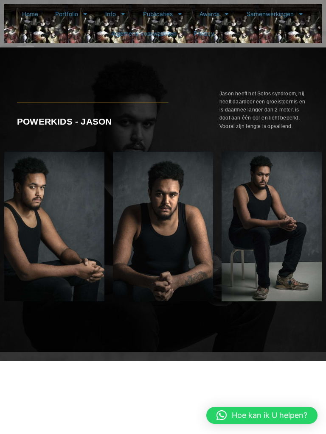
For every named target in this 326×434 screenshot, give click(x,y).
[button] (262, 415)
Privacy (204, 33)
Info (110, 14)
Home (30, 14)
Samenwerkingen (270, 14)
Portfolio (66, 14)
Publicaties (158, 14)
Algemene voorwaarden (144, 33)
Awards (209, 14)
